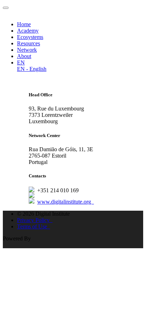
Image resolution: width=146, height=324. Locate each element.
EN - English (31, 69)
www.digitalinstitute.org (65, 202)
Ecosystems (30, 37)
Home (24, 24)
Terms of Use (33, 226)
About (24, 56)
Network (27, 50)
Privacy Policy (34, 220)
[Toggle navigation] (6, 8)
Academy (28, 31)
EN (21, 62)
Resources (28, 43)
